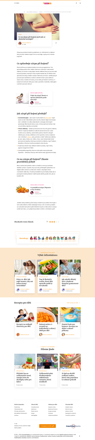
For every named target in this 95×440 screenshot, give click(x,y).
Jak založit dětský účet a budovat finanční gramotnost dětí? (70, 282)
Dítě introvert (68, 409)
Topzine (49, 436)
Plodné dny (17, 407)
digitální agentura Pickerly (66, 434)
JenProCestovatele (68, 436)
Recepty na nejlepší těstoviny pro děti (24, 325)
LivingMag (23, 437)
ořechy (29, 137)
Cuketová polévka (53, 415)
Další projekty (17, 428)
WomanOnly (23, 436)
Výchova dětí (65, 277)
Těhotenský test (18, 409)
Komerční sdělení (24, 289)
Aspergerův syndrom (70, 413)
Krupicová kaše (52, 411)
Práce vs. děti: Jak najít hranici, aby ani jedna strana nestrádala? (24, 282)
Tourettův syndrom (70, 415)
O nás (15, 423)
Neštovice (33, 409)
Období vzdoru (69, 407)
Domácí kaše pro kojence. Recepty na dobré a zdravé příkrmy (70, 327)
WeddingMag (17, 437)
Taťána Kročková (24, 334)
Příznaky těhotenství (19, 411)
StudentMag (59, 436)
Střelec (46, 241)
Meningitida (34, 415)
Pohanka (50, 413)
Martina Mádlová (26, 42)
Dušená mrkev (52, 407)
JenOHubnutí (35, 437)
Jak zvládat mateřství (32, 12)
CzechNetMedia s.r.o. (26, 434)
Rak (54, 241)
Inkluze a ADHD (69, 411)
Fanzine (54, 436)
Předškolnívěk (43, 436)
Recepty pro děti (43, 277)
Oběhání (29, 436)
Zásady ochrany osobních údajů (22, 425)
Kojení (40, 12)
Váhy (31, 241)
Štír (39, 241)
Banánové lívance (52, 409)
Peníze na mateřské (21, 277)
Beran (35, 241)
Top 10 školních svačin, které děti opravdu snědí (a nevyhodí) (46, 282)
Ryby (43, 241)
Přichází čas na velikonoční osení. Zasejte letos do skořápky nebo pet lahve (23, 377)
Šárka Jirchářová (47, 334)
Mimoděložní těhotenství (20, 413)
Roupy (32, 413)
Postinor (16, 415)
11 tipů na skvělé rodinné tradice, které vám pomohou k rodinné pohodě (70, 376)
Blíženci (58, 241)
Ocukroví (29, 437)
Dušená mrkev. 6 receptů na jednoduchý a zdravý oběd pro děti (47, 327)
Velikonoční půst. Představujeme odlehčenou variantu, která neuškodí (46, 377)
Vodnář (73, 241)
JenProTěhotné (35, 436)
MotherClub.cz (24, 12)
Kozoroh (66, 241)
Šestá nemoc (34, 411)
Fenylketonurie (35, 407)
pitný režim (48, 118)
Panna (70, 241)
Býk (62, 241)
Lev (50, 241)
